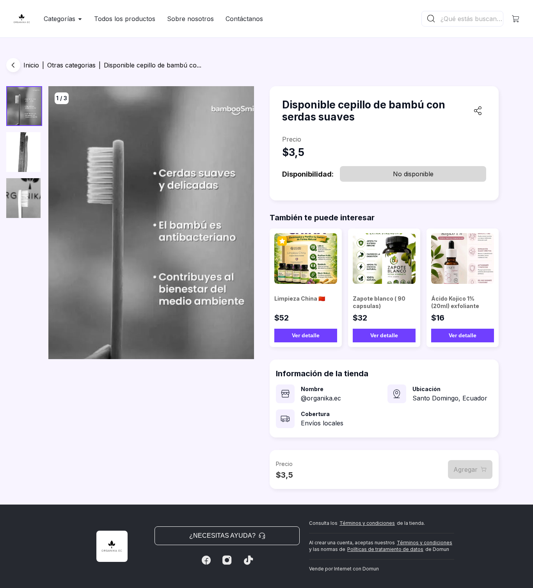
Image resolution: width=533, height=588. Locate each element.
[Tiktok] (248, 560)
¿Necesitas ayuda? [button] (222, 535)
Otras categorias (71, 65)
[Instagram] (227, 560)
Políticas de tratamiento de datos (385, 549)
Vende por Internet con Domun (344, 569)
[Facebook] (206, 560)
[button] (516, 19)
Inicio (31, 65)
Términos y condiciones (367, 523)
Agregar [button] (465, 469)
